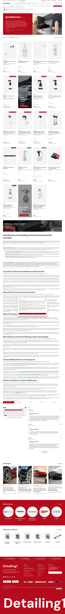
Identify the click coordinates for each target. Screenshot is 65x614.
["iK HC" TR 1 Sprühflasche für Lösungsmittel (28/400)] (10, 194)
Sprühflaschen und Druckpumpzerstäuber (49, 394)
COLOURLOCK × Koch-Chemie (32, 519)
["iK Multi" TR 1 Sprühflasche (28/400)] (55, 85)
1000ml (49, 138)
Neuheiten (31, 6)
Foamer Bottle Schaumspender (53, 61)
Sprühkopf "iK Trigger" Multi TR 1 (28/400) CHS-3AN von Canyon (38, 132)
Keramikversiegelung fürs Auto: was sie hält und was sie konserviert (39, 490)
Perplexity (8, 31)
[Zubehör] (57, 536)
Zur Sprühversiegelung (21, 0)
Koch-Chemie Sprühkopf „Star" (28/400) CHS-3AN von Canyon (22, 367)
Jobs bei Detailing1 (27, 572)
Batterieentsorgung (59, 587)
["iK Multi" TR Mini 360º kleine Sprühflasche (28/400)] (40, 85)
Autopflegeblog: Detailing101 (28, 568)
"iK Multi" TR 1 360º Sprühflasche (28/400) (8, 97)
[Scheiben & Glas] (27, 536)
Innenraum (18, 7)
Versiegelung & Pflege (41, 568)
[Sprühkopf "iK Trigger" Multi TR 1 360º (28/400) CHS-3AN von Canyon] (10, 120)
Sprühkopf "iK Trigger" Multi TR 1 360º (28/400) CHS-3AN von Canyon (9, 132)
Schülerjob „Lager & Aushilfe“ (29, 575)
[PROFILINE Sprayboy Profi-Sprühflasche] (25, 156)
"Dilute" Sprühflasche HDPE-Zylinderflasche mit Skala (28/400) (54, 132)
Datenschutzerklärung (37, 587)
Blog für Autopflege (42, 6)
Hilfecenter (12, 587)
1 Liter (4, 102)
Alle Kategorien (59, 529)
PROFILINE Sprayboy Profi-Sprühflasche (23, 168)
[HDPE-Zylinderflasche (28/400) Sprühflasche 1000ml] (25, 50)
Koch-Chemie (8, 518)
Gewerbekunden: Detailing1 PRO (29, 570)
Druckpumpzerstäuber (19, 391)
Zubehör (22, 7)
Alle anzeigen (59, 463)
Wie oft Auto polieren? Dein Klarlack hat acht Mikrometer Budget (55, 489)
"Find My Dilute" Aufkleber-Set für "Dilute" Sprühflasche (54, 168)
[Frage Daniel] (56, 3)
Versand (48, 0)
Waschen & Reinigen (7, 542)
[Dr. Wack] (56, 512)
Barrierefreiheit (54, 587)
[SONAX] (44, 512)
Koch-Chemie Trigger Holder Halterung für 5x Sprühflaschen (29, 376)
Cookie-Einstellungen (6, 588)
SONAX (44, 518)
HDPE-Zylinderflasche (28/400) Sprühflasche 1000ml (23, 62)
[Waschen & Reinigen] (7, 536)
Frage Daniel (9, 402)
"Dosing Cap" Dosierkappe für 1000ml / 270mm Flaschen (40, 62)
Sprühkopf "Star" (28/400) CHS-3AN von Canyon (9, 62)
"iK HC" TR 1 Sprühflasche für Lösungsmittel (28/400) (8, 206)
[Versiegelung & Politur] (17, 536)
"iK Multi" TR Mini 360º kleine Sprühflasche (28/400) (38, 97)
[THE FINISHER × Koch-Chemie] (20, 512)
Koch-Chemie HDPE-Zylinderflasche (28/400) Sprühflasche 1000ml (25, 363)
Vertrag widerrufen (59, 588)
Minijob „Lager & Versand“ (28, 573)
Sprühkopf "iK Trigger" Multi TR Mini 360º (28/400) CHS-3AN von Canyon (24, 132)
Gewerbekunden (49, 6)
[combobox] (32, 3)
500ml (53, 138)
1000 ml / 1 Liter (20, 66)
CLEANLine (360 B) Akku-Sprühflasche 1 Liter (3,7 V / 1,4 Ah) (40, 168)
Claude (32, 402)
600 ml (34, 102)
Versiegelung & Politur (17, 542)
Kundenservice (43, 0)
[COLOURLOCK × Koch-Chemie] (32, 512)
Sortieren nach (11, 37)
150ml (49, 67)
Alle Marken (60, 504)
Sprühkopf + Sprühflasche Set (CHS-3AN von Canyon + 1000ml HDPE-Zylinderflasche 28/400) (39, 206)
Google (43, 402)
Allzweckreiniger (31, 397)
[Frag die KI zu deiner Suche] (49, 3)
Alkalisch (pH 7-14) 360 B (37, 176)
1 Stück (4, 138)
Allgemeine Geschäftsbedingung (23, 587)
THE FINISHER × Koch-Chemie (20, 519)
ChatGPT (20, 402)
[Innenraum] (47, 536)
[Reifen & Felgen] (37, 536)
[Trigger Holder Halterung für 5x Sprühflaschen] (10, 156)
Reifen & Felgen (12, 7)
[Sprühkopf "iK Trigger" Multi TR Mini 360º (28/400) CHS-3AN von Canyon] (25, 120)
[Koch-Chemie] (8, 512)
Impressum (4, 587)
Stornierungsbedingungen (48, 587)
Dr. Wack (57, 518)
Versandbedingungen (30, 587)
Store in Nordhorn (27, 566)
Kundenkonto (16, 587)
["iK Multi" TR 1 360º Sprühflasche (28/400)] (10, 85)
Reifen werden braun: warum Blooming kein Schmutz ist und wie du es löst (9, 490)
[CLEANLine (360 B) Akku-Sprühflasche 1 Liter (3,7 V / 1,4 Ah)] (40, 156)
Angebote (36, 6)
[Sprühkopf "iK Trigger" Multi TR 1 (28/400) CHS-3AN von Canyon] (40, 120)
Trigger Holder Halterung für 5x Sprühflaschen (8, 168)
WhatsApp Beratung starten (10, 227)
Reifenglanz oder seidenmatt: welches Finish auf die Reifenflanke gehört (25, 489)
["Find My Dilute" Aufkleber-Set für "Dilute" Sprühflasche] (55, 156)
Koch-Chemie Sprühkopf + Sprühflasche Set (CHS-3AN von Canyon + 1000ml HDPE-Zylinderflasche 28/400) (39, 371)
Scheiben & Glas (6, 7)
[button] (61, 3)
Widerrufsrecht (42, 587)
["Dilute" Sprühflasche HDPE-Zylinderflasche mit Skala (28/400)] (55, 120)
